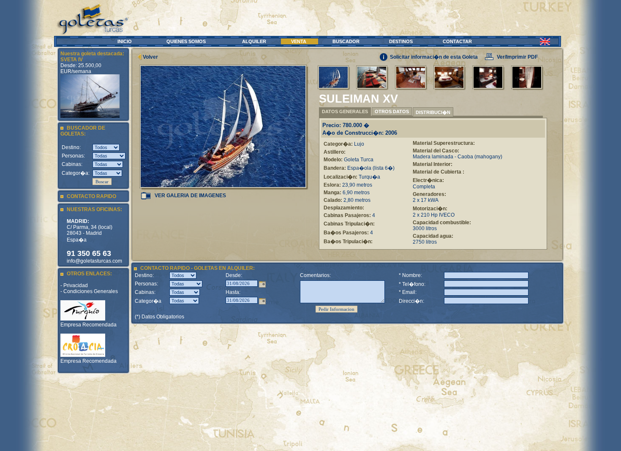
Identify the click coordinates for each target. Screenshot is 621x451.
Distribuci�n (433, 112)
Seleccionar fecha (262, 284)
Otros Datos (392, 111)
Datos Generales (345, 111)
